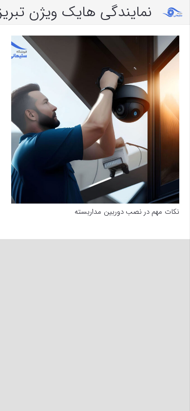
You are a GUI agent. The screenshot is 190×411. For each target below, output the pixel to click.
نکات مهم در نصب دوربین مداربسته (127, 212)
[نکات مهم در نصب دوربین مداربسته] (95, 120)
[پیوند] (172, 12)
